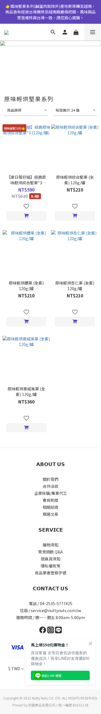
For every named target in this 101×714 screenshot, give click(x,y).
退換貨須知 (50, 559)
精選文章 (50, 514)
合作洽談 (50, 486)
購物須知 (50, 545)
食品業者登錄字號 (50, 573)
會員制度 (50, 500)
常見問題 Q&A (50, 552)
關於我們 (50, 479)
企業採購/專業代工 (50, 493)
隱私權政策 (50, 566)
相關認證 (50, 507)
